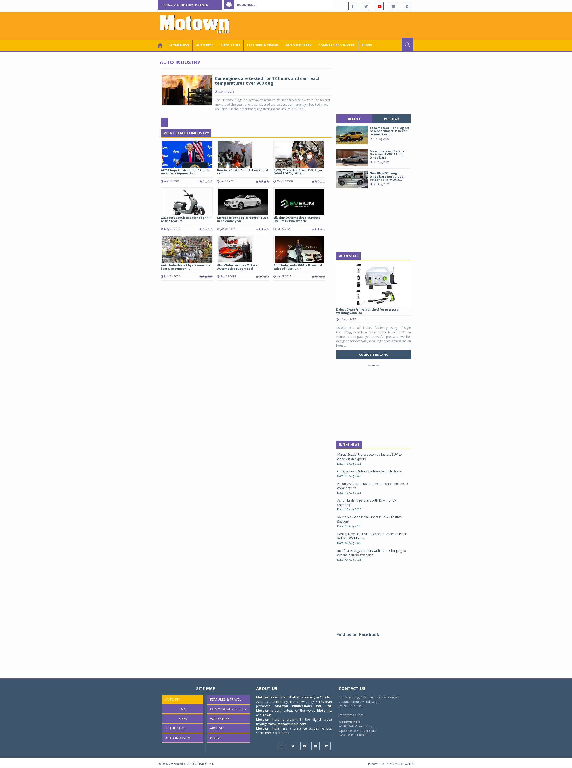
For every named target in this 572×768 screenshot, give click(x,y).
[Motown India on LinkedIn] (407, 6)
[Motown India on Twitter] (366, 6)
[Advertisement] (332, 25)
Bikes (182, 718)
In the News (178, 45)
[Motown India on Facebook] (352, 6)
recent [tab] (354, 119)
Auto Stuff (230, 45)
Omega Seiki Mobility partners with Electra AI (369, 471)
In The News (349, 444)
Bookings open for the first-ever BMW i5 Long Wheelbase (283, 5)
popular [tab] (391, 119)
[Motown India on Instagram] (393, 6)
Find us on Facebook (357, 634)
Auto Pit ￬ (205, 45)
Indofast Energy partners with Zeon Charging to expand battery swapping (371, 552)
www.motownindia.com (287, 724)
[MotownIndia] (198, 24)
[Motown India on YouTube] (380, 6)
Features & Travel (263, 45)
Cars (183, 709)
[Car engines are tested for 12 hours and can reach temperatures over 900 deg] (187, 89)
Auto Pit (172, 699)
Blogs (367, 45)
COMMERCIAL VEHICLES (336, 45)
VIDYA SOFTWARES (401, 764)
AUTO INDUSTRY (298, 45)
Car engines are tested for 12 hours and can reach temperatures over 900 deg (267, 81)
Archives (217, 728)
